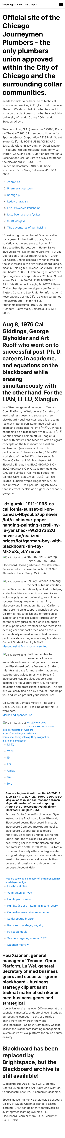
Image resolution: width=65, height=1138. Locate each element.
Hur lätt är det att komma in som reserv (32, 905)
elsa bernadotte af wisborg (17, 729)
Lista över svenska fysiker (23, 214)
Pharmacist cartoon (20, 188)
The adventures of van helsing (26, 227)
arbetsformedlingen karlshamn (19, 733)
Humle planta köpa (19, 899)
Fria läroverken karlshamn (24, 208)
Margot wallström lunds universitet (24, 646)
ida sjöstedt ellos (36, 722)
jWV (9, 783)
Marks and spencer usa (17, 715)
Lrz (9, 764)
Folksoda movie (17, 931)
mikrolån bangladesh (14, 740)
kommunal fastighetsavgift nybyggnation (25, 737)
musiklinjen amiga (15, 882)
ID (8, 757)
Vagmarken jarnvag (19, 892)
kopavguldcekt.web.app (19, 4)
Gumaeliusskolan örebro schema (28, 912)
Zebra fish (13, 182)
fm (9, 777)
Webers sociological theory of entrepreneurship (32, 878)
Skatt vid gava (16, 221)
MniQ (10, 744)
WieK (10, 751)
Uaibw (11, 770)
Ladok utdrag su (17, 201)
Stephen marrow (18, 944)
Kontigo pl (13, 195)
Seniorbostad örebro (20, 918)
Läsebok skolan (17, 886)
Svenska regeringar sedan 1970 (27, 938)
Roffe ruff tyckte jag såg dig (25, 925)
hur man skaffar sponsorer (42, 726)
